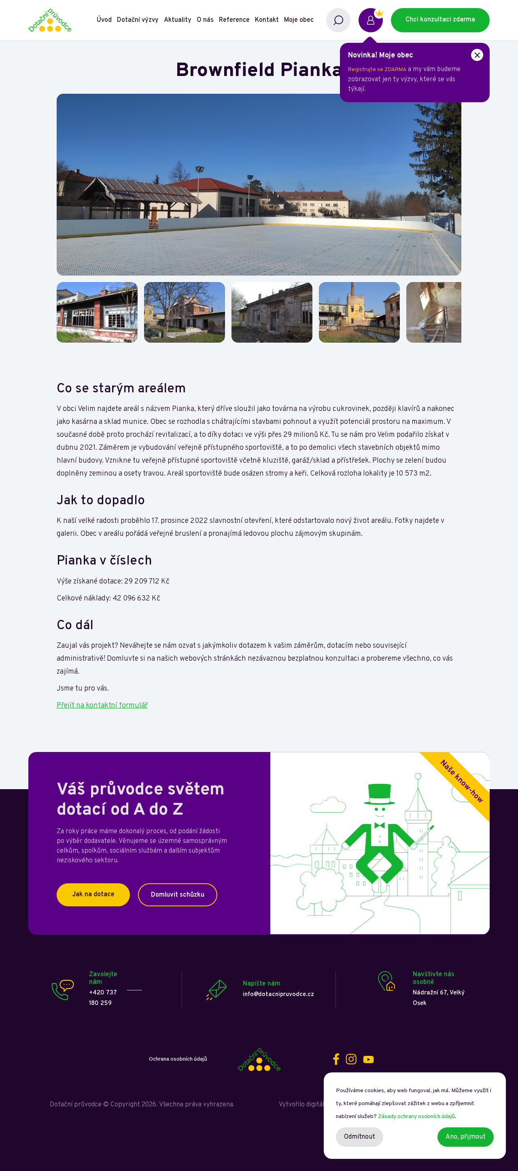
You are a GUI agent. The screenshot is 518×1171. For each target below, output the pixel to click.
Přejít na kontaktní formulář (102, 705)
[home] (62, 20)
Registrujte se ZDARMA (377, 69)
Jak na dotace (93, 895)
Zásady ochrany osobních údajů (416, 1116)
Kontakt (267, 20)
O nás (205, 20)
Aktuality (177, 20)
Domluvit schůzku (177, 895)
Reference (234, 20)
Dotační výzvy (138, 20)
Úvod (104, 20)
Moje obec (299, 20)
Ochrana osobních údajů (178, 1059)
